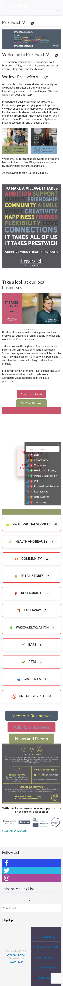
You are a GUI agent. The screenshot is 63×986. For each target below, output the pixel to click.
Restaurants (41, 491)
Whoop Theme (16, 954)
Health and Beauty (45, 470)
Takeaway (40, 502)
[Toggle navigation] (58, 9)
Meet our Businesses (31, 715)
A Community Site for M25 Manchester (26, 10)
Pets (36, 480)
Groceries (40, 465)
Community (41, 459)
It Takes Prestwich (46, 947)
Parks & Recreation (45, 475)
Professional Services (46, 486)
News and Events (31, 738)
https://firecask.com (14, 830)
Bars (37, 454)
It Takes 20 (46, 977)
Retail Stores (41, 496)
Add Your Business (31, 403)
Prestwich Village (14, 6)
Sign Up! (9, 920)
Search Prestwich (31, 394)
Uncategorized (32, 696)
